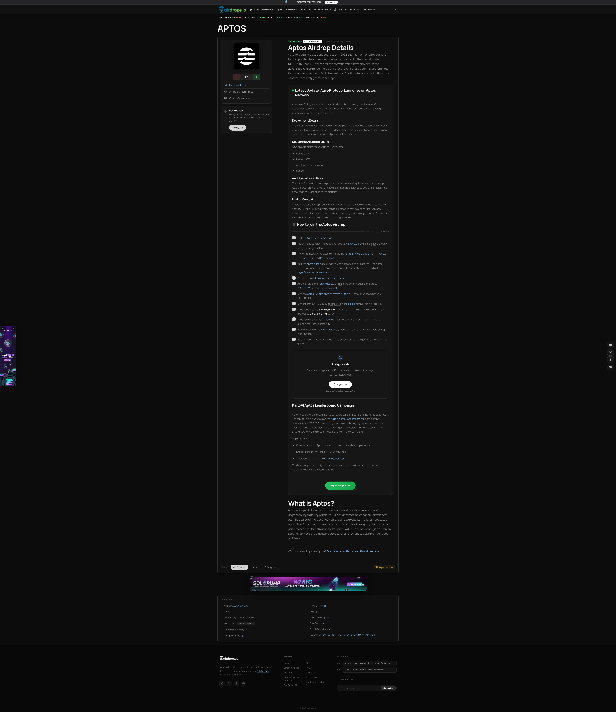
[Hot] (256, 77)
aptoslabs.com (240, 605)
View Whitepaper (246, 623)
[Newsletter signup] (243, 683)
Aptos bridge (314, 263)
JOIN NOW (331, 2)
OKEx (361, 635)
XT (373, 635)
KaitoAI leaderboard (335, 458)
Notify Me (237, 127)
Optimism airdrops (328, 329)
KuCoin (353, 635)
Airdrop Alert (312, 677)
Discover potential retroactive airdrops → (353, 551)
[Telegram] (222, 683)
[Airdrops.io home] (229, 658)
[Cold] (236, 77)
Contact (371, 9)
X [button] (13, 328)
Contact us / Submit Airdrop (316, 684)
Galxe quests (327, 283)
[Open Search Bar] (395, 9)
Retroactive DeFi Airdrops (292, 679)
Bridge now (340, 384)
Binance (351, 243)
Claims (341, 9)
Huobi (338, 635)
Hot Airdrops (288, 9)
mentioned (324, 319)
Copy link (241, 567)
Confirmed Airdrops (293, 685)
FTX (332, 635)
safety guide (263, 670)
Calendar (310, 672)
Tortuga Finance (306, 258)
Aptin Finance (378, 253)
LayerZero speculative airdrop (313, 272)
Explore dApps (237, 85)
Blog (356, 9)
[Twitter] (610, 352)
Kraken (345, 635)
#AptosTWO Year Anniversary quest (317, 288)
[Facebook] (236, 683)
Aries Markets (362, 253)
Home (232, 9)
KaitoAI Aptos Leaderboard (345, 419)
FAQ (308, 667)
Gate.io (367, 635)
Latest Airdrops (262, 9)
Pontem (349, 253)
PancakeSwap (327, 258)
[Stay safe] (610, 367)
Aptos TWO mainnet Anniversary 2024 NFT (330, 293)
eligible (351, 303)
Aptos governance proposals (328, 278)
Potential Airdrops (316, 9)
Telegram (271, 567)
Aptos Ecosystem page (319, 238)
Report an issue (386, 567)
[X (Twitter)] (229, 683)
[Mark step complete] (294, 237)
